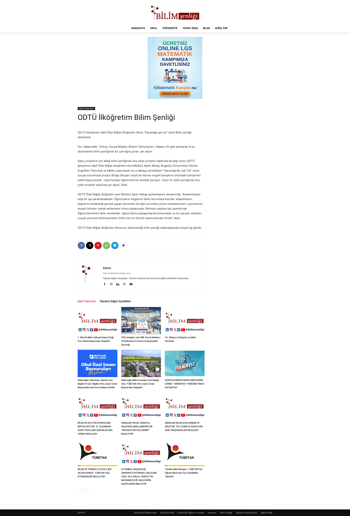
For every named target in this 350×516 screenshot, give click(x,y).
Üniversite (169, 28)
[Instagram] (113, 284)
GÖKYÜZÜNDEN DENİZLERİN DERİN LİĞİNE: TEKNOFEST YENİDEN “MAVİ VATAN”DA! (184, 384)
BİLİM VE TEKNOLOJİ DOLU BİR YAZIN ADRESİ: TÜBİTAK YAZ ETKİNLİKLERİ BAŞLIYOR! (94, 473)
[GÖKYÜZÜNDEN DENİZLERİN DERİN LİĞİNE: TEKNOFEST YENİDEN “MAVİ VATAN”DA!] (185, 363)
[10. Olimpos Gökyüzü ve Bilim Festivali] (185, 320)
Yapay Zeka (190, 28)
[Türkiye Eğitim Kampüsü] (175, 12)
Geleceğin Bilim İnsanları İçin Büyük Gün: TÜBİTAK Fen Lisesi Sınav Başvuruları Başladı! (140, 384)
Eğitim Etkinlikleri (86, 108)
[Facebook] (81, 245)
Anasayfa (138, 28)
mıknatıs (212, 512)
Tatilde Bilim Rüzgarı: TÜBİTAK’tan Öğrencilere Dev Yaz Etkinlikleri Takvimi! (183, 473)
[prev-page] (80, 491)
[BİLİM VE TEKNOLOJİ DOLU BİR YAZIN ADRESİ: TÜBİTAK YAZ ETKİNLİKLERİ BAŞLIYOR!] (97, 452)
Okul (153, 28)
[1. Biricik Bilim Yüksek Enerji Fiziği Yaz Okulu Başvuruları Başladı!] (97, 320)
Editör (107, 268)
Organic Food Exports (246, 512)
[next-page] (85, 491)
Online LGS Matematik (145, 512)
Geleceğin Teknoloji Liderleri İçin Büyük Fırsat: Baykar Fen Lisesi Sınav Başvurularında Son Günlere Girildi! (97, 384)
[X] (89, 245)
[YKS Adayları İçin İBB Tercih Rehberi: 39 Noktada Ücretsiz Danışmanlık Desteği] (141, 320)
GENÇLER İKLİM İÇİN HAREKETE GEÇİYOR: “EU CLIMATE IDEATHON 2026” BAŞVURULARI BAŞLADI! (184, 426)
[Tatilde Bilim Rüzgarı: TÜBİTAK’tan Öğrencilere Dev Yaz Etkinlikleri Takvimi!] (185, 452)
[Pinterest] (98, 245)
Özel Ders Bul (167, 512)
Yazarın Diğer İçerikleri (115, 301)
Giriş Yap (221, 28)
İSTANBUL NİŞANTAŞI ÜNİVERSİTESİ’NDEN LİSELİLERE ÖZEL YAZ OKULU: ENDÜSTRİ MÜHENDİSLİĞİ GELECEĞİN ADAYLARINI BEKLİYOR (139, 476)
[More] (123, 245)
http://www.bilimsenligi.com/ (117, 273)
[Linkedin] (119, 284)
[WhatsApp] (106, 245)
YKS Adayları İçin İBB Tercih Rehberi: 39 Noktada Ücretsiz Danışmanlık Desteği (141, 341)
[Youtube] (132, 284)
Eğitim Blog (266, 512)
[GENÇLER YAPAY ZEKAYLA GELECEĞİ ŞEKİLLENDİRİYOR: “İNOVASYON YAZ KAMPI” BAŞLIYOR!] (141, 406)
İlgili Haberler (87, 301)
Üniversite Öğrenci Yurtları (190, 512)
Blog (206, 28)
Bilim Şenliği (226, 512)
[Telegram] (114, 245)
